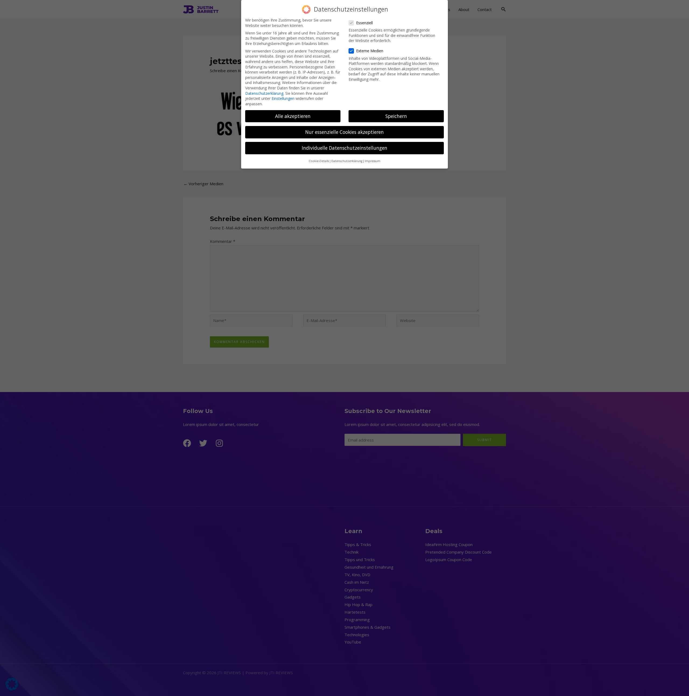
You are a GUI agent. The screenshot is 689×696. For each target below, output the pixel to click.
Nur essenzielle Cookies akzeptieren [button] (344, 132)
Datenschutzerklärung (264, 93)
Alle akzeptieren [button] (293, 116)
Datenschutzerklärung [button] (346, 161)
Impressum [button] (372, 161)
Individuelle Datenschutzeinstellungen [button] (344, 148)
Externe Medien (369, 50)
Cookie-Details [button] (319, 161)
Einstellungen (283, 98)
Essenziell (364, 22)
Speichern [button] (396, 116)
